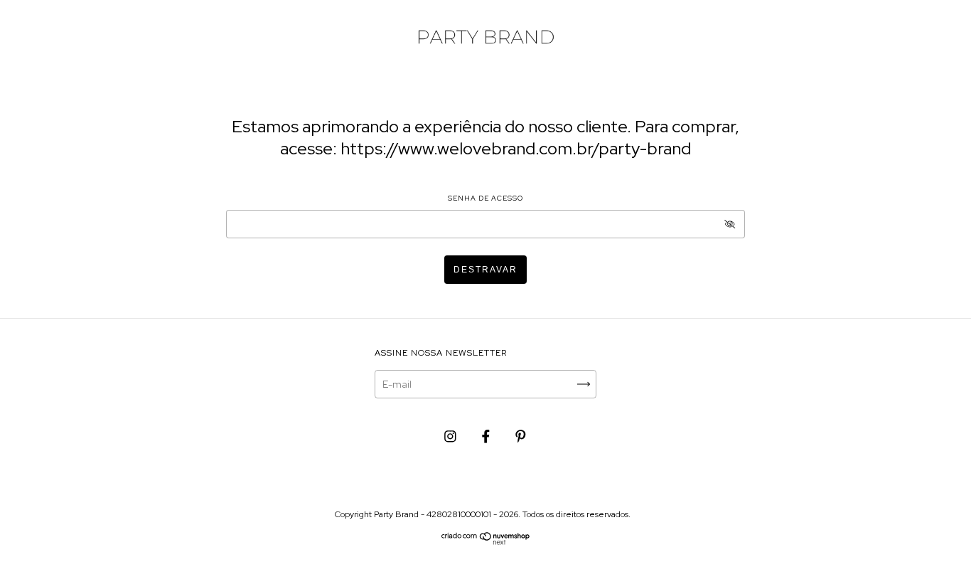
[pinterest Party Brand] (521, 436)
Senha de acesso (485, 198)
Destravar (485, 270)
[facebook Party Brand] (487, 436)
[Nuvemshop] (485, 541)
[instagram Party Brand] (451, 436)
